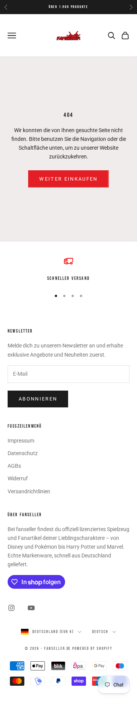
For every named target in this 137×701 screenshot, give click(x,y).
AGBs (14, 466)
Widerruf (18, 478)
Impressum (21, 441)
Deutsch (100, 631)
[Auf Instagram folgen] (11, 608)
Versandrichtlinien (29, 491)
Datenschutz (23, 453)
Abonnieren (38, 399)
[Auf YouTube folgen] (31, 608)
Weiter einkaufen (68, 179)
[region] (68, 270)
